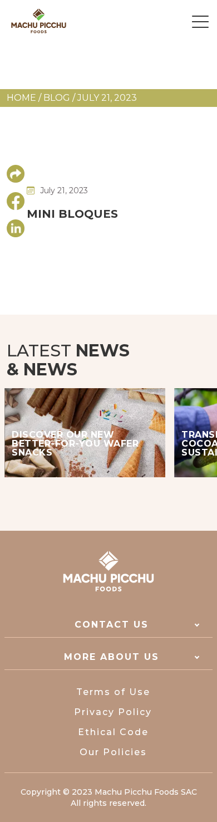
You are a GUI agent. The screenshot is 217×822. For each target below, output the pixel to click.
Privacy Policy (113, 712)
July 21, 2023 (107, 97)
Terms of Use (113, 692)
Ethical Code (113, 732)
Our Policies (113, 752)
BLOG (56, 97)
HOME (21, 97)
